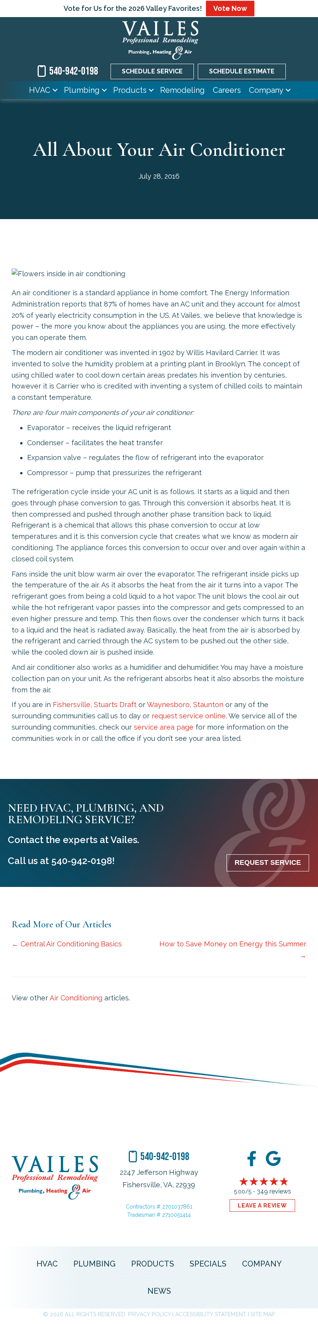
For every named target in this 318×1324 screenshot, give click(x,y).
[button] (55, 90)
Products (130, 90)
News (159, 1291)
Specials (208, 1263)
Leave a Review (262, 1205)
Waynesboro (168, 704)
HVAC (39, 90)
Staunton (208, 704)
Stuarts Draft (115, 704)
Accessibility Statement (210, 1314)
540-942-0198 (81, 860)
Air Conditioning (76, 998)
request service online (189, 716)
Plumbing (82, 90)
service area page (164, 727)
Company (266, 90)
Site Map (263, 1314)
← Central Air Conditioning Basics (67, 944)
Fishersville (71, 704)
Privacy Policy (149, 1314)
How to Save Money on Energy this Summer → (232, 949)
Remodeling (182, 90)
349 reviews (274, 1191)
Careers (227, 90)
